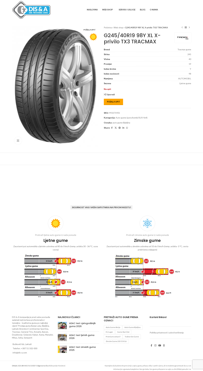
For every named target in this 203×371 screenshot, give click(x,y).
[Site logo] (31, 9)
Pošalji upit (113, 102)
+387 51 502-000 (29, 348)
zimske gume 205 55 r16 (116, 341)
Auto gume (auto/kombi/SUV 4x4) (131, 117)
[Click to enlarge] (18, 140)
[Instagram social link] (155, 345)
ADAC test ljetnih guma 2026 (81, 337)
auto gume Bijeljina (121, 122)
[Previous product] (182, 27)
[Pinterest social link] (120, 128)
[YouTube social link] (159, 345)
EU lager (109, 332)
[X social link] (116, 128)
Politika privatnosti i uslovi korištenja (167, 332)
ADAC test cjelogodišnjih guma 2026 (82, 325)
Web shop (118, 27)
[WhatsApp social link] (127, 128)
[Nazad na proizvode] (186, 27)
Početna (108, 27)
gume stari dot (123, 332)
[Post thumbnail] (62, 325)
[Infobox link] (55, 257)
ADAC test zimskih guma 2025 (82, 349)
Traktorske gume (132, 336)
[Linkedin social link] (123, 128)
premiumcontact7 (113, 336)
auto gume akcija (113, 327)
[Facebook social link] (112, 128)
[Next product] (189, 27)
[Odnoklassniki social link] (164, 345)
